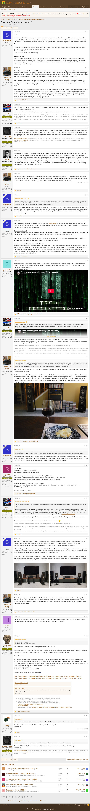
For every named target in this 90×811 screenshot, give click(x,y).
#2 (87, 68)
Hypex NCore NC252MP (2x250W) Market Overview (30, 704)
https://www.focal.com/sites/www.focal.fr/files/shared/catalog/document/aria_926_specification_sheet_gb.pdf (47, 678)
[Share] (85, 31)
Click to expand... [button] (51, 336)
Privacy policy (78, 805)
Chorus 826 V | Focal (21, 683)
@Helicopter (52, 223)
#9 (87, 260)
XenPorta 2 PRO (38, 809)
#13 (87, 465)
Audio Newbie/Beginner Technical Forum (27, 786)
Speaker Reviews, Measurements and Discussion (31, 775)
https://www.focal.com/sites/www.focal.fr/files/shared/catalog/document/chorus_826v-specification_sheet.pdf (47, 676)
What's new (44, 7)
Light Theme (5, 805)
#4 (87, 127)
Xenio (7, 791)
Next (15, 28)
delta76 (83, 769)
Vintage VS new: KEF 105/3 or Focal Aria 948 (21, 779)
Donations (54, 7)
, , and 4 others (27, 441)
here (81, 14)
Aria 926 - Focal (19, 688)
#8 (87, 220)
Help (85, 805)
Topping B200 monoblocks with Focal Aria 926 (22, 768)
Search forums (11, 9)
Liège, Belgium (8, 486)
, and (26, 493)
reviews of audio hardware (32, 14)
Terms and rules (70, 805)
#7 (87, 195)
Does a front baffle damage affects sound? (21, 774)
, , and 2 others (26, 169)
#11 (87, 357)
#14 (87, 498)
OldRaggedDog (10, 770)
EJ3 (84, 780)
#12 (87, 446)
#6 (87, 173)
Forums (35, 7)
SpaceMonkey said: (20, 322)
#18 (87, 636)
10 (11, 28)
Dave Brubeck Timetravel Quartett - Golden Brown (59, 707)
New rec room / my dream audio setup (19, 784)
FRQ (7, 781)
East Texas (9, 123)
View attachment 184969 (68, 514)
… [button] (8, 28)
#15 (87, 538)
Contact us (62, 805)
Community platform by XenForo (36, 808)
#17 (87, 616)
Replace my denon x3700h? (15, 790)
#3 (87, 104)
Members (63, 7)
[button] (49, 6)
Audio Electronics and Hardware (29, 770)
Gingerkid (8, 786)
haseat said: (18, 719)
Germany (10, 655)
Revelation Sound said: (21, 198)
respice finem (81, 775)
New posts (3, 9)
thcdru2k (83, 791)
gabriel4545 (9, 775)
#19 (87, 715)
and (22, 100)
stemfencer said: (19, 360)
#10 (87, 318)
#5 (87, 150)
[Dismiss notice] (87, 14)
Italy (11, 733)
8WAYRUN (53, 809)
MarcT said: (18, 449)
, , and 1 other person (30, 314)
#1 (87, 31)
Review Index (26, 7)
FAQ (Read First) (7, 7)
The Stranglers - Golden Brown (38, 707)
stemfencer (5, 25)
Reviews (17, 7)
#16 (87, 595)
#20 (87, 737)
